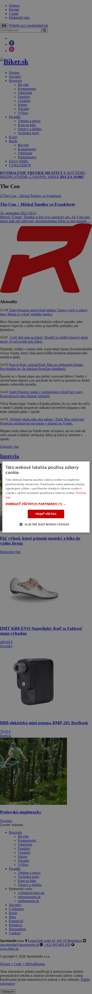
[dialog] (46, 497)
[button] (46, 504)
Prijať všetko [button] (46, 514)
